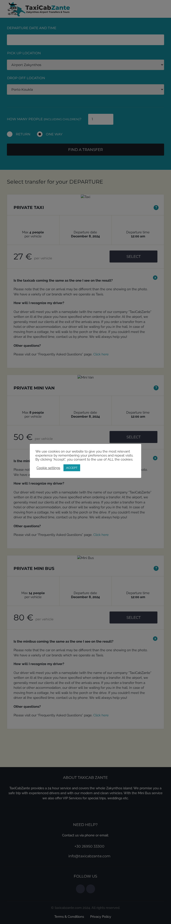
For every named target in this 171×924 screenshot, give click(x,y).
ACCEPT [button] (71, 467)
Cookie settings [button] (48, 468)
